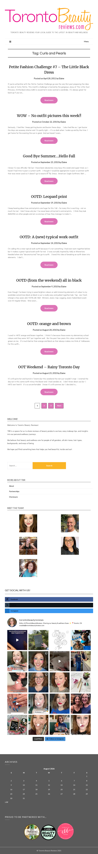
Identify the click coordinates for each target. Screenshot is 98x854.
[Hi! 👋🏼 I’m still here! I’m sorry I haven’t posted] (60, 704)
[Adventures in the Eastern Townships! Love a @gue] (38, 640)
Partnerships (14, 491)
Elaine (61, 78)
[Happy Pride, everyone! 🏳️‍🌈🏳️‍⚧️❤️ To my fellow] (38, 661)
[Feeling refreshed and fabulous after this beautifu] (17, 704)
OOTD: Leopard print (49, 196)
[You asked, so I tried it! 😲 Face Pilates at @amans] (17, 682)
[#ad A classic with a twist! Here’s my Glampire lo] (81, 725)
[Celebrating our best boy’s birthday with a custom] (81, 640)
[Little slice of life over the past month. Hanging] (60, 725)
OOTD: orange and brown (49, 323)
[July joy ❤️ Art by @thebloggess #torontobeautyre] (60, 640)
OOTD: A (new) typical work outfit (49, 237)
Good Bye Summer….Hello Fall (49, 156)
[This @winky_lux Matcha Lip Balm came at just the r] (38, 704)
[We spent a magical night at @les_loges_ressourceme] (17, 640)
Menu (86, 41)
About (11, 486)
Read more (49, 100)
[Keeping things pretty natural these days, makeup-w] (38, 682)
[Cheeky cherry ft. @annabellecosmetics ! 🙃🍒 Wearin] (60, 682)
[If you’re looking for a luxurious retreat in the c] (60, 661)
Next (59, 406)
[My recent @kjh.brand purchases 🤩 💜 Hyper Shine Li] (81, 682)
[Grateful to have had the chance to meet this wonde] (81, 661)
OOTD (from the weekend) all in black (49, 280)
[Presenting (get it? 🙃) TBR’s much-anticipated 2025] (17, 725)
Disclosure (13, 497)
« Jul (6, 802)
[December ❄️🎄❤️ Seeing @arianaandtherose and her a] (81, 704)
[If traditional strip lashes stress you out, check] (17, 661)
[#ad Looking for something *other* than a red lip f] (38, 725)
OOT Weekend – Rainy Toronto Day (49, 367)
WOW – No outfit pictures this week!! (49, 115)
